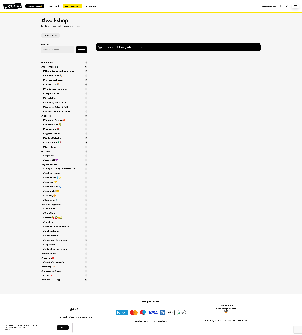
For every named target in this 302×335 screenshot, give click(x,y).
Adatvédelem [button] (160, 321)
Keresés (45, 44)
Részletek (8, 330)
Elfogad (62, 327)
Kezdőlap (45, 26)
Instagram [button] (146, 301)
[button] (295, 6)
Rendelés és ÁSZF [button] (143, 321)
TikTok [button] (156, 301)
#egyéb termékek (61, 26)
